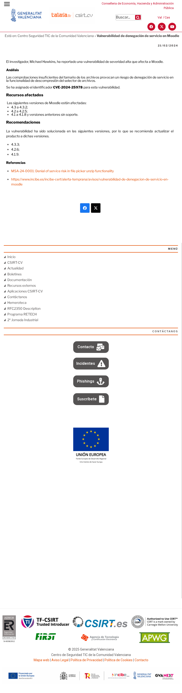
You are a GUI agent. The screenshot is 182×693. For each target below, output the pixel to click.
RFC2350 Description (24, 308)
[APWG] (154, 642)
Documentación (19, 280)
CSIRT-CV (15, 262)
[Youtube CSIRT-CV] (172, 27)
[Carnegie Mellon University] (154, 627)
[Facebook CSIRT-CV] (151, 27)
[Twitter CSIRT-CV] (162, 27)
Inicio (11, 257)
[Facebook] (85, 208)
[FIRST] (45, 642)
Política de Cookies (118, 660)
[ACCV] (100, 640)
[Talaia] (72, 22)
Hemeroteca (17, 302)
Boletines (14, 274)
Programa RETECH (22, 314)
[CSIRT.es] (100, 626)
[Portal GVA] (26, 25)
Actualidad (15, 268)
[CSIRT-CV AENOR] (9, 642)
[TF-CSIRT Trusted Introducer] (45, 627)
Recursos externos (21, 285)
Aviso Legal (59, 660)
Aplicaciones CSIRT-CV (25, 291)
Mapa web (41, 660)
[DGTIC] (91, 462)
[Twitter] (95, 208)
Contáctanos (17, 297)
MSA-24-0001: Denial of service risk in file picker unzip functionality (62, 171)
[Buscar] (138, 17)
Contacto (141, 660)
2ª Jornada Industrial (22, 320)
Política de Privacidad (86, 660)
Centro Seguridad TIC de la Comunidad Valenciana (56, 36)
